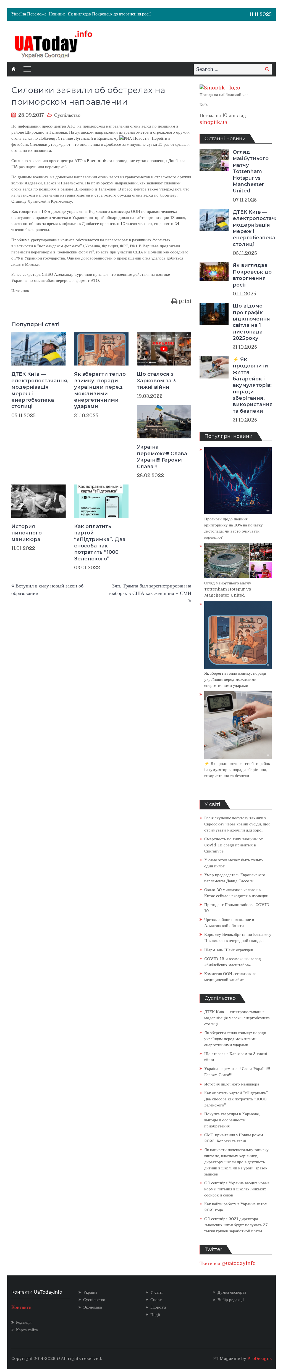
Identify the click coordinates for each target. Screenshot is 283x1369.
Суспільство (67, 115)
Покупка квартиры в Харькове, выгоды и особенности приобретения (232, 1120)
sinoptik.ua (213, 122)
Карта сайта (27, 1329)
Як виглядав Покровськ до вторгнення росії (109, 11)
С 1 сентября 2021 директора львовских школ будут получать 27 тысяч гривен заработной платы (236, 1224)
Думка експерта (232, 1292)
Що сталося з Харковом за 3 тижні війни (156, 380)
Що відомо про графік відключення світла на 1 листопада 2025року (251, 322)
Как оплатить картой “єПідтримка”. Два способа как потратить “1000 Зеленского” (99, 542)
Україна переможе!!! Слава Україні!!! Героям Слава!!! (162, 456)
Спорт (156, 1299)
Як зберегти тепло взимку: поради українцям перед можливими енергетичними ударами (100, 390)
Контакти (21, 1307)
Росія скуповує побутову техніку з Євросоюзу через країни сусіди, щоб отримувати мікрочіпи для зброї (237, 824)
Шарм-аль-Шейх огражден (228, 949)
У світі (156, 1292)
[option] (118, 12)
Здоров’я (158, 1307)
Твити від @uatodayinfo (228, 1263)
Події (155, 1314)
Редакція (24, 1322)
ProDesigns (259, 1358)
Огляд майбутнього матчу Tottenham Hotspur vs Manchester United (251, 171)
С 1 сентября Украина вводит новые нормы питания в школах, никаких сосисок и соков (236, 1189)
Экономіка (92, 1307)
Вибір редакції (231, 1299)
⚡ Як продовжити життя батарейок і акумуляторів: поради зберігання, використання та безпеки (253, 385)
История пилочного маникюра (26, 532)
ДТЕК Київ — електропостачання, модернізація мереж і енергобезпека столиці (38, 390)
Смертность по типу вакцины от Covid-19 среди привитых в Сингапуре (233, 845)
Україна (90, 1292)
